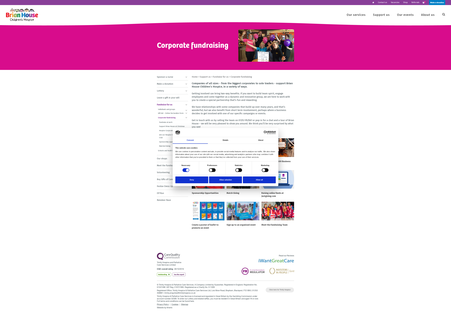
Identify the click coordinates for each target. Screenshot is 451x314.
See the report (179, 274)
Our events (405, 15)
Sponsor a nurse (165, 77)
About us (428, 15)
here (192, 301)
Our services (356, 15)
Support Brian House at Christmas (172, 126)
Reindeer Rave (164, 200)
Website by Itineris (164, 308)
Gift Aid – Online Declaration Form (170, 113)
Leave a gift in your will (168, 97)
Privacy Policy (163, 305)
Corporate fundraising (167, 118)
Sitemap (184, 305)
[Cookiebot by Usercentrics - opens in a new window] (265, 132)
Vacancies (395, 2)
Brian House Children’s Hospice (22, 14)
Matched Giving (164, 146)
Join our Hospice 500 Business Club (170, 136)
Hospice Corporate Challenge (170, 131)
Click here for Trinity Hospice (280, 290)
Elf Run (160, 193)
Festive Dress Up (165, 186)
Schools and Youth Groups (168, 151)
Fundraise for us (164, 104)
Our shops (162, 158)
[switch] (212, 170)
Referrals (415, 2)
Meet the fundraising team (170, 165)
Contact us (382, 2)
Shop (405, 2)
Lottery (160, 90)
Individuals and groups (166, 109)
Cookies (174, 305)
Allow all (259, 180)
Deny (192, 180)
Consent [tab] (190, 140)
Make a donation (437, 2)
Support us (381, 15)
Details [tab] (225, 140)
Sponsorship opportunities (169, 142)
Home (195, 77)
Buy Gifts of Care (165, 179)
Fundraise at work (165, 122)
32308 (174, 299)
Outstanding (162, 274)
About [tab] (260, 140)
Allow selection (225, 180)
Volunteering (163, 172)
